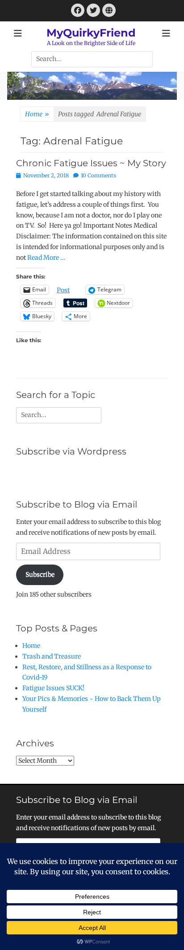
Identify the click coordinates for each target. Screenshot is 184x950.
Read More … (46, 258)
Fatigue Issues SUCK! (53, 688)
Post (63, 289)
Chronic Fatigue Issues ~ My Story (91, 163)
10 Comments (98, 175)
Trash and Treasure (51, 656)
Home (37, 114)
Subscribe (39, 574)
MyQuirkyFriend (91, 32)
